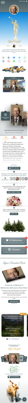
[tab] (6, 138)
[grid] (14, 115)
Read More (14, 165)
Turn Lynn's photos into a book (14, 130)
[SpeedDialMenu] (24, 399)
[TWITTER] (19, 57)
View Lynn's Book (14, 301)
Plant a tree (14, 213)
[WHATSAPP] (24, 57)
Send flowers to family (14, 192)
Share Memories (14, 376)
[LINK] (24, 61)
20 (26, 238)
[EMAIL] (8, 61)
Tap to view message (14, 339)
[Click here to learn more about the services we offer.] (14, 369)
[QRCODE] (3, 57)
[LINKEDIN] (3, 61)
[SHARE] (19, 61)
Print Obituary (15, 168)
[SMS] (14, 61)
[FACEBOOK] (8, 57)
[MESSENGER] (14, 57)
